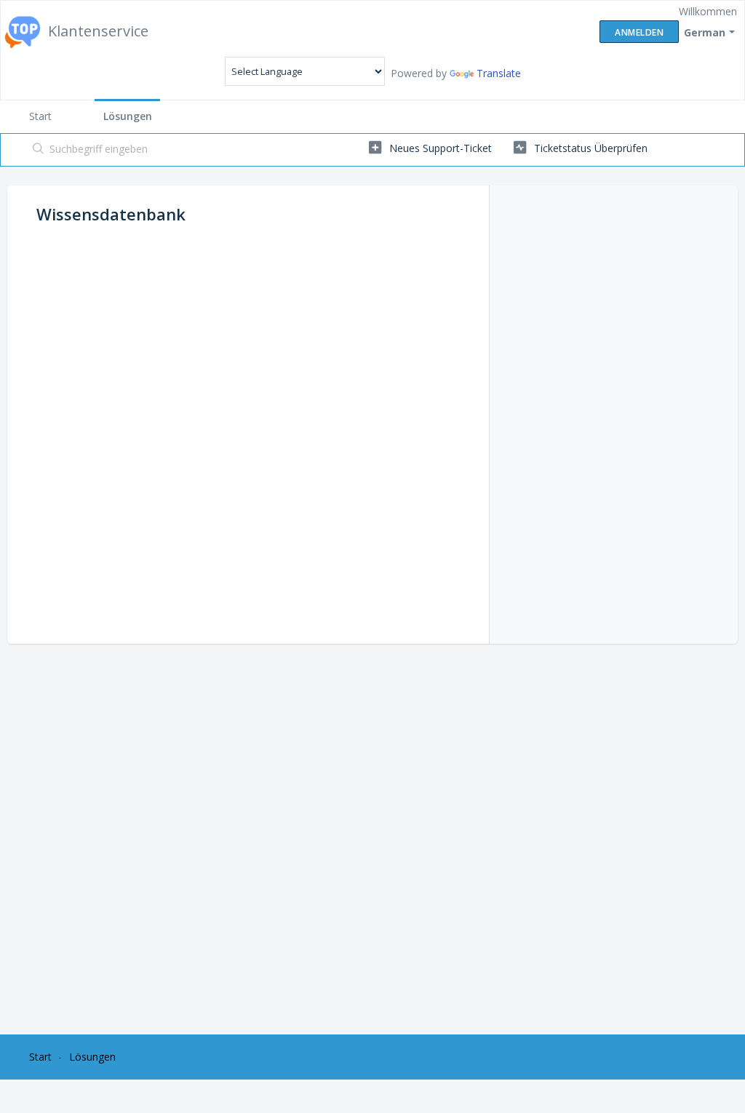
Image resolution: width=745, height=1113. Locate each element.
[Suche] (38, 149)
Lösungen (127, 116)
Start (40, 116)
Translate (499, 73)
